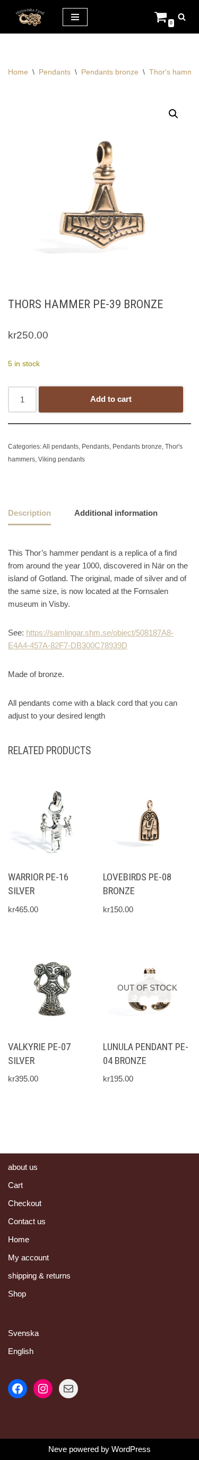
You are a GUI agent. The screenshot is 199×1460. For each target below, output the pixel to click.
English (20, 1351)
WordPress (131, 1449)
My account (28, 1257)
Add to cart (111, 398)
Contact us (27, 1221)
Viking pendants (61, 459)
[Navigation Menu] (75, 17)
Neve (57, 1449)
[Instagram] (43, 1388)
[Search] (182, 17)
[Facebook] (17, 1388)
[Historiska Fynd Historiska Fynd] (27, 16)
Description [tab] (29, 512)
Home (18, 72)
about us (23, 1167)
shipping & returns (39, 1275)
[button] (173, 113)
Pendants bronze (110, 72)
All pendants (60, 446)
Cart (15, 1185)
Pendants (55, 72)
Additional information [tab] (116, 512)
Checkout (24, 1203)
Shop (17, 1293)
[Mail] (68, 1388)
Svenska (23, 1333)
